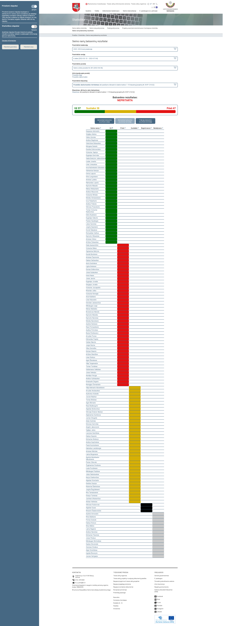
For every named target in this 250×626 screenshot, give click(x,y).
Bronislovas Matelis (92, 312)
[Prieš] (125, 128)
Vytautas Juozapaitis (93, 288)
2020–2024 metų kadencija (82, 49)
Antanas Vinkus (91, 239)
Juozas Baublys (91, 397)
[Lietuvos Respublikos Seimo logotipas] (170, 6)
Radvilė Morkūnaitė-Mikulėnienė (93, 458)
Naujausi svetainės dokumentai (123, 587)
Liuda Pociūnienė (91, 468)
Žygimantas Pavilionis (93, 465)
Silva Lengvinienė (92, 177)
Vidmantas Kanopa (92, 171)
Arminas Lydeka (91, 180)
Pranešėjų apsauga (119, 592)
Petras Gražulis (91, 520)
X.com (159, 602)
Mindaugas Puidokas (93, 471)
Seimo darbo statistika (79, 28)
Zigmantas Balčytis (92, 251)
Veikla (97, 11)
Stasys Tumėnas (91, 496)
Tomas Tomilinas (91, 366)
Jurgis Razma (90, 345)
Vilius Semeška (91, 348)
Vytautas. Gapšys (92, 152)
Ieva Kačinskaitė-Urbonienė (95, 167)
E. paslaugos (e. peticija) (148, 11)
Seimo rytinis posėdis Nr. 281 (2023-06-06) (88, 68)
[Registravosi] (151, 128)
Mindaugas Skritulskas (93, 541)
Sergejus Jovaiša (91, 285)
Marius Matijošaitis (92, 189)
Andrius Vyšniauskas (93, 378)
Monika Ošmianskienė (93, 198)
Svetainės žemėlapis (120, 600)
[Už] (112, 128)
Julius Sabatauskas (92, 474)
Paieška (115, 606)
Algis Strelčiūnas (91, 550)
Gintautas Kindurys (92, 439)
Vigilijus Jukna (90, 430)
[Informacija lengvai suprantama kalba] (156, 8)
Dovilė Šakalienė (91, 230)
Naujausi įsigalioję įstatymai (122, 584)
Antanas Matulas (91, 451)
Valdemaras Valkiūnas (93, 369)
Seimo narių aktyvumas (97, 28)
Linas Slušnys (90, 357)
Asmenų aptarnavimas (161, 575)
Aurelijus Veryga (91, 375)
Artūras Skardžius (92, 354)
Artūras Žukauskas (92, 242)
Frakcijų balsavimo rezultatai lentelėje (145, 121)
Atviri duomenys (159, 584)
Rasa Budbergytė (92, 406)
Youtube (159, 605)
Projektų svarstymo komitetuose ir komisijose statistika (140, 28)
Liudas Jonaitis (91, 161)
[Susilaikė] (138, 128)
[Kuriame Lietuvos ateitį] (165, 623)
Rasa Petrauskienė (92, 327)
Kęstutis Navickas (92, 318)
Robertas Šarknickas (93, 486)
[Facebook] (155, 596)
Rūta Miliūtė (90, 526)
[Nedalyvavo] (162, 128)
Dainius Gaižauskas (92, 260)
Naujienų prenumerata (161, 587)
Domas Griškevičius (92, 269)
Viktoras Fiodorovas (93, 505)
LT (151, 4)
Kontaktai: (76, 572)
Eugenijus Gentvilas (92, 155)
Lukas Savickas (91, 224)
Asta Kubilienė (91, 297)
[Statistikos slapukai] (34, 26)
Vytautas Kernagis (92, 294)
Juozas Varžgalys (92, 556)
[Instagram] (155, 608)
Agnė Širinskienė (91, 360)
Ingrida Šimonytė (91, 553)
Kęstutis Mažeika (92, 315)
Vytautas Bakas (91, 248)
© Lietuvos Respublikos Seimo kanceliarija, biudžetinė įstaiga (91, 590)
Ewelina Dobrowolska (93, 149)
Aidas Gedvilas (91, 421)
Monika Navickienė (92, 321)
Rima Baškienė (91, 517)
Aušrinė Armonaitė (92, 514)
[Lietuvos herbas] (76, 7)
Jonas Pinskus (91, 538)
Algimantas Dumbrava (93, 415)
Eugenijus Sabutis (92, 218)
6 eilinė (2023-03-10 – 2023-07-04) (85, 58)
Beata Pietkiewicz (92, 333)
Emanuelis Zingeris (92, 382)
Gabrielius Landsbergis (93, 448)
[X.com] (155, 602)
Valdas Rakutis (91, 342)
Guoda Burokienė (91, 254)
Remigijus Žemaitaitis (93, 385)
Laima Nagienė (91, 529)
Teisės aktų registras (138, 4)
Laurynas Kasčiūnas (92, 433)
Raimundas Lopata (92, 183)
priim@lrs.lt (81, 582)
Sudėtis (88, 11)
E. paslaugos (158, 578)
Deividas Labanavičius (93, 303)
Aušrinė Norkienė (91, 324)
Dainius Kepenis (91, 436)
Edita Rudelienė (91, 215)
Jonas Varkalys (91, 372)
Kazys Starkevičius (92, 477)
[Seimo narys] (100, 128)
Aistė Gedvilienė (91, 263)
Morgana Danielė (91, 146)
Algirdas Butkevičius (93, 409)
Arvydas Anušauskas (93, 391)
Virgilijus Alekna (91, 134)
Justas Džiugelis (91, 418)
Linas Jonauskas (91, 164)
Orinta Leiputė (91, 174)
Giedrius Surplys (91, 483)
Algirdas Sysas (91, 508)
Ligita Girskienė (91, 266)
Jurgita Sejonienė (92, 227)
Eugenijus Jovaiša (92, 281)
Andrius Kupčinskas (92, 442)
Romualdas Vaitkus (92, 233)
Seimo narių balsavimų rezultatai (83, 30)
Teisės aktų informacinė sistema (118, 4)
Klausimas (75, 92)
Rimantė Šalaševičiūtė (93, 511)
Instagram (160, 608)
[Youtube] (155, 605)
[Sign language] (154, 8)
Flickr (158, 599)
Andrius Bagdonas (92, 140)
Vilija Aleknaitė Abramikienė (95, 388)
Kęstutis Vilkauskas (92, 236)
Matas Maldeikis (91, 309)
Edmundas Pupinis (92, 339)
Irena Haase (90, 275)
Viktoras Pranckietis (93, 207)
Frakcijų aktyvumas (113, 28)
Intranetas (116, 608)
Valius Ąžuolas (91, 137)
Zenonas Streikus (92, 547)
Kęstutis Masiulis (92, 186)
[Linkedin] (155, 612)
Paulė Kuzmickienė (92, 445)
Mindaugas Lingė (91, 306)
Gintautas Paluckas (92, 535)
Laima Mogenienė (92, 454)
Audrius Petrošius (92, 330)
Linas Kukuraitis (91, 300)
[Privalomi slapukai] (34, 6)
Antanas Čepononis (92, 257)
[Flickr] (155, 599)
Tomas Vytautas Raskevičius (91, 211)
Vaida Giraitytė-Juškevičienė (95, 158)
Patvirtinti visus (28, 47)
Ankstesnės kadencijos (110, 11)
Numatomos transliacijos (97, 4)
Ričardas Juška (91, 291)
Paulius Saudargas (92, 221)
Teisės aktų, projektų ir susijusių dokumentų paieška (129, 578)
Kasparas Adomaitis (92, 131)
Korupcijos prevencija (120, 590)
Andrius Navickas (91, 532)
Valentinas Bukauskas (93, 143)
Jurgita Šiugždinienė (93, 489)
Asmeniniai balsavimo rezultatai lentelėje (125, 121)
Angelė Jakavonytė (92, 427)
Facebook (160, 596)
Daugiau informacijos (9, 41)
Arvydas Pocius (91, 336)
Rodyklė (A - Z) (117, 603)
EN (154, 4)
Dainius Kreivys (91, 523)
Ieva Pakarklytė (91, 201)
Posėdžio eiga (77, 75)
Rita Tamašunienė (92, 493)
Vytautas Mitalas (92, 195)
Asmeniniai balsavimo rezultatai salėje (104, 121)
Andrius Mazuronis (92, 192)
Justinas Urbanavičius (93, 499)
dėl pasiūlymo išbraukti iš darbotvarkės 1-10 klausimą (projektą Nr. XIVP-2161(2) (113, 85)
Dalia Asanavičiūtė (92, 245)
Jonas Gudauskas (92, 272)
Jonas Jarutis (90, 278)
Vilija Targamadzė (92, 363)
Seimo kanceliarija (129, 11)
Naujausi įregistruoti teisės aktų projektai (126, 581)
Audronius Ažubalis (92, 394)
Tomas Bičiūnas (91, 400)
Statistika (81, 35)
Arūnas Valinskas (91, 502)
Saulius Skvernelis (92, 544)
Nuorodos (116, 597)
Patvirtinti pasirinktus (10, 47)
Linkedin (159, 612)
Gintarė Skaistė (91, 351)
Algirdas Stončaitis (92, 480)
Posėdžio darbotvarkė (79, 77)
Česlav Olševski (91, 462)
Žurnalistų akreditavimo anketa (164, 581)
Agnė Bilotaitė (91, 403)
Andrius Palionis (91, 204)
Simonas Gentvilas (92, 424)
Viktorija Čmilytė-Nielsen (94, 412)
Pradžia (74, 35)
